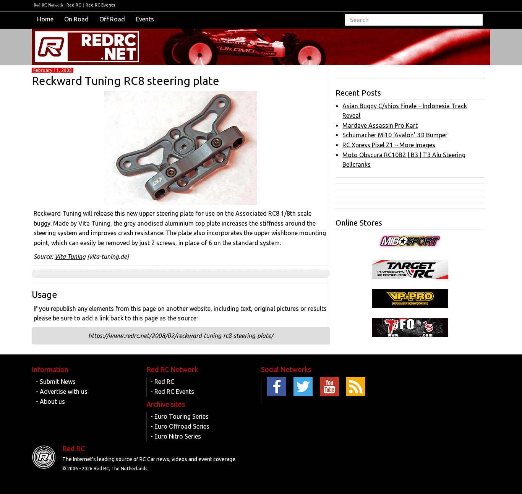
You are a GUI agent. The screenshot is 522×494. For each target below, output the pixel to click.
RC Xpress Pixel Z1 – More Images (388, 144)
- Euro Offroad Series (180, 426)
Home (45, 19)
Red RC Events (100, 5)
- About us (50, 401)
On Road (76, 19)
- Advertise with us (62, 391)
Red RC (73, 5)
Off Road (112, 19)
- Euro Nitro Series (176, 436)
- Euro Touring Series (180, 416)
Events (145, 19)
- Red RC (162, 381)
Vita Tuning (70, 256)
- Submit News (56, 381)
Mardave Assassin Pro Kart (380, 125)
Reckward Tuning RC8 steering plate (125, 80)
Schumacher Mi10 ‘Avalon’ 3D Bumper (394, 135)
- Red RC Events (172, 391)
